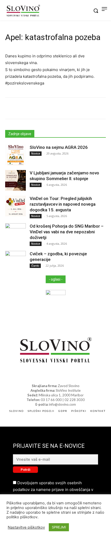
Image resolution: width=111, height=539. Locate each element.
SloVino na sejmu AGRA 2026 (59, 147)
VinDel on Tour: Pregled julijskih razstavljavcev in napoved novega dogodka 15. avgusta (63, 204)
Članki (35, 265)
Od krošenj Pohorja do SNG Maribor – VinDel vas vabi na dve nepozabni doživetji (67, 232)
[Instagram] (60, 376)
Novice (35, 153)
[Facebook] (51, 376)
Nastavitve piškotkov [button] (26, 527)
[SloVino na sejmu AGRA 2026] (15, 154)
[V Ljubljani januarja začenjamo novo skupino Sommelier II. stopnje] (15, 180)
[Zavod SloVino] (23, 11)
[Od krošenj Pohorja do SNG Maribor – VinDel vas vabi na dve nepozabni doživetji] (15, 233)
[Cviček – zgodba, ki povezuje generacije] (15, 261)
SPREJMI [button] (59, 527)
